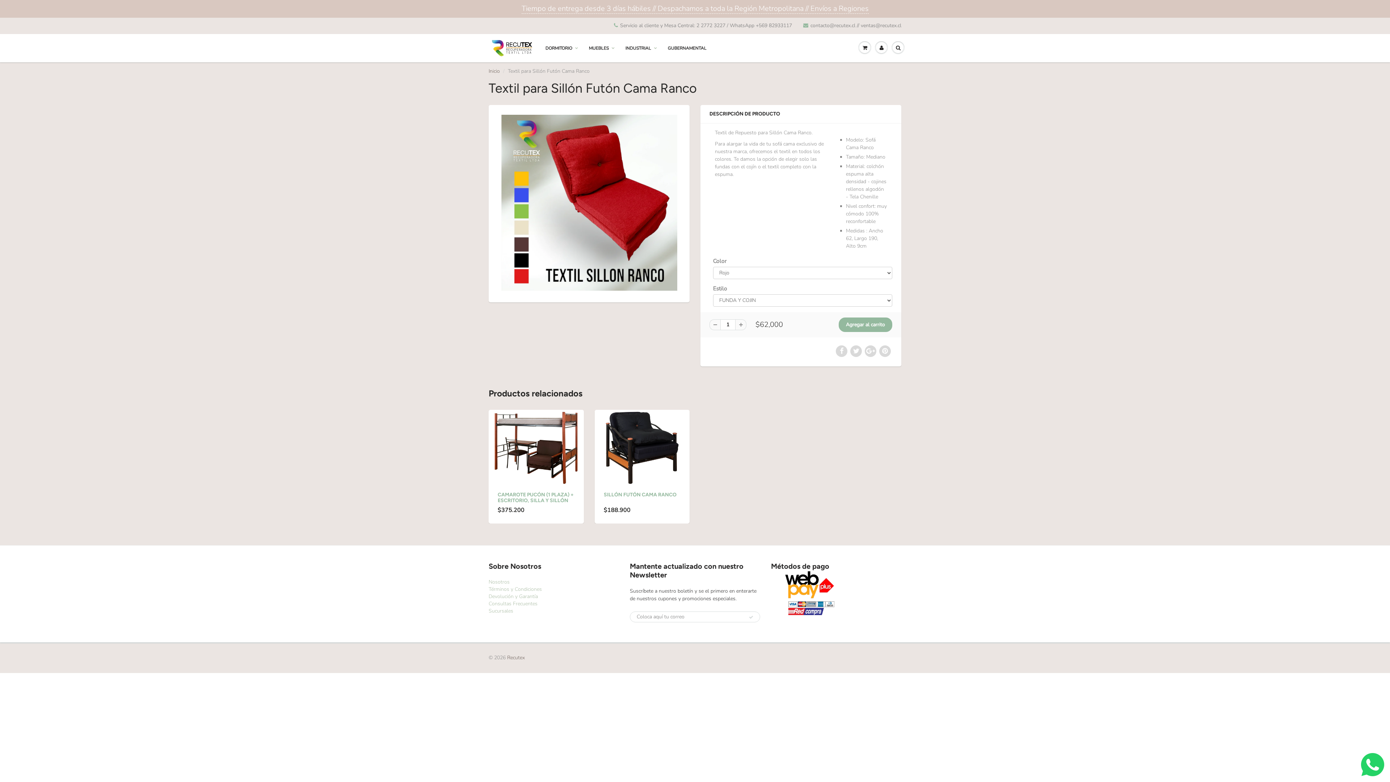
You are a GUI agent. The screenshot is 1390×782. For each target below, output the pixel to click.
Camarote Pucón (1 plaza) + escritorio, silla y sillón (536, 498)
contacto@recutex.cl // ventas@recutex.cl (855, 25)
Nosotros (499, 582)
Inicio (494, 71)
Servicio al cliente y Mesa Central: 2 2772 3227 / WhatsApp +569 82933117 (706, 25)
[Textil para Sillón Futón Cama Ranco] (589, 202)
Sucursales (501, 610)
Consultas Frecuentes (513, 603)
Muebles (599, 48)
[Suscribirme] (751, 617)
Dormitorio (559, 48)
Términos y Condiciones (515, 589)
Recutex (516, 657)
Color (720, 261)
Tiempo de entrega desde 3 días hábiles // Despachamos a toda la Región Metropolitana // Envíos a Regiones (695, 8)
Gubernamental (687, 48)
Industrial (638, 48)
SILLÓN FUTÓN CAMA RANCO (640, 495)
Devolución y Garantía (513, 596)
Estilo (720, 288)
